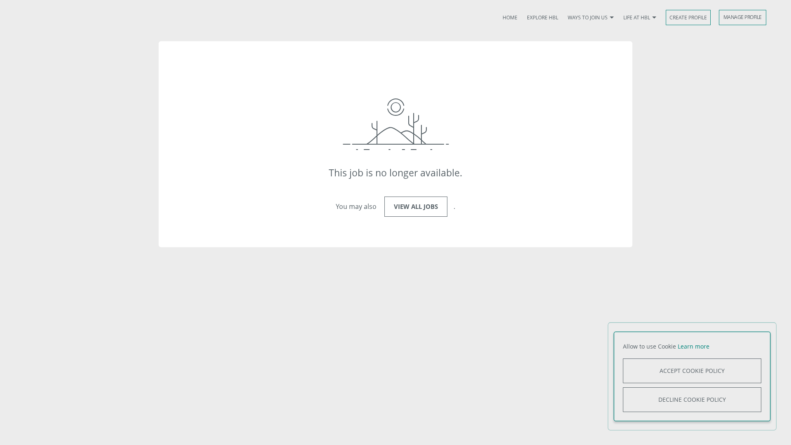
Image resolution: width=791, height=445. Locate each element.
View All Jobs (416, 206)
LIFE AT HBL (636, 17)
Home (510, 17)
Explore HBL (542, 17)
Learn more (693, 346)
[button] (612, 17)
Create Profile (688, 17)
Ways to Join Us (588, 17)
